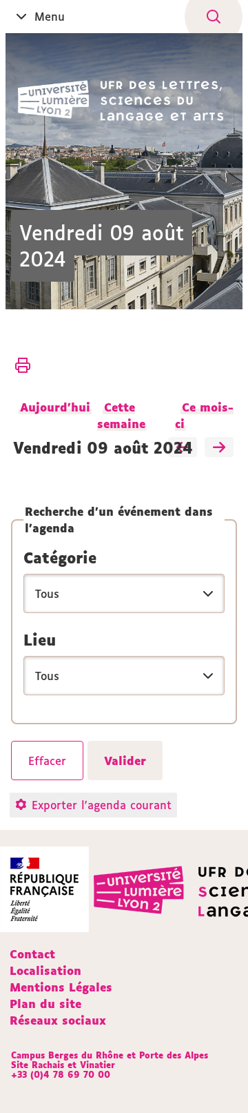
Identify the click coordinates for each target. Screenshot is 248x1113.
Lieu (39, 640)
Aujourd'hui (55, 407)
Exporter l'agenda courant (102, 805)
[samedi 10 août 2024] (219, 448)
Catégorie (59, 558)
